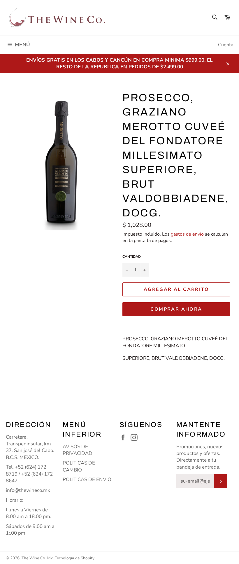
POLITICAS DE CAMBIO (79, 466)
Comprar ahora (176, 309)
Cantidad (131, 256)
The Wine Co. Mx (37, 558)
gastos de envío (187, 234)
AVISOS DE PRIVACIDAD (77, 450)
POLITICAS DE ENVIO (87, 479)
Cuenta (225, 45)
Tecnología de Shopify (74, 558)
